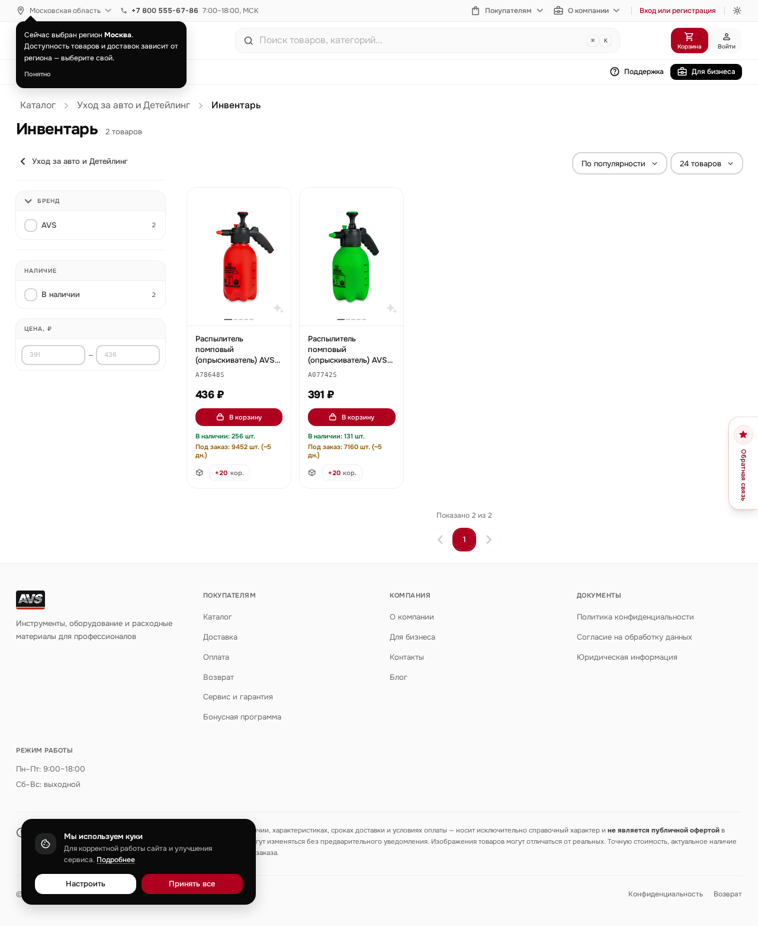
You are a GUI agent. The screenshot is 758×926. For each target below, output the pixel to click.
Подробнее (116, 859)
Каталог (38, 105)
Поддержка (644, 71)
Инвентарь (236, 105)
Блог (398, 677)
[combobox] (420, 40)
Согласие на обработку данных (634, 637)
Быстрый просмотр (244, 303)
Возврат (218, 677)
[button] (209, 375)
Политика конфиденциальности (635, 617)
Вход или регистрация (678, 10)
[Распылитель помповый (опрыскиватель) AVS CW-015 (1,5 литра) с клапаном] (351, 256)
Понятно (37, 74)
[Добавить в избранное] (275, 202)
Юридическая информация (627, 657)
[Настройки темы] (737, 10)
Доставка (220, 637)
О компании (588, 10)
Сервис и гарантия (238, 697)
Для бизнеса (713, 71)
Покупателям (508, 10)
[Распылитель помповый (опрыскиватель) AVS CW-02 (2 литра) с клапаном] (239, 256)
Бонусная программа (242, 717)
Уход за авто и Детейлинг (133, 105)
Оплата (216, 657)
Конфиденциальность (665, 894)
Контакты (407, 657)
